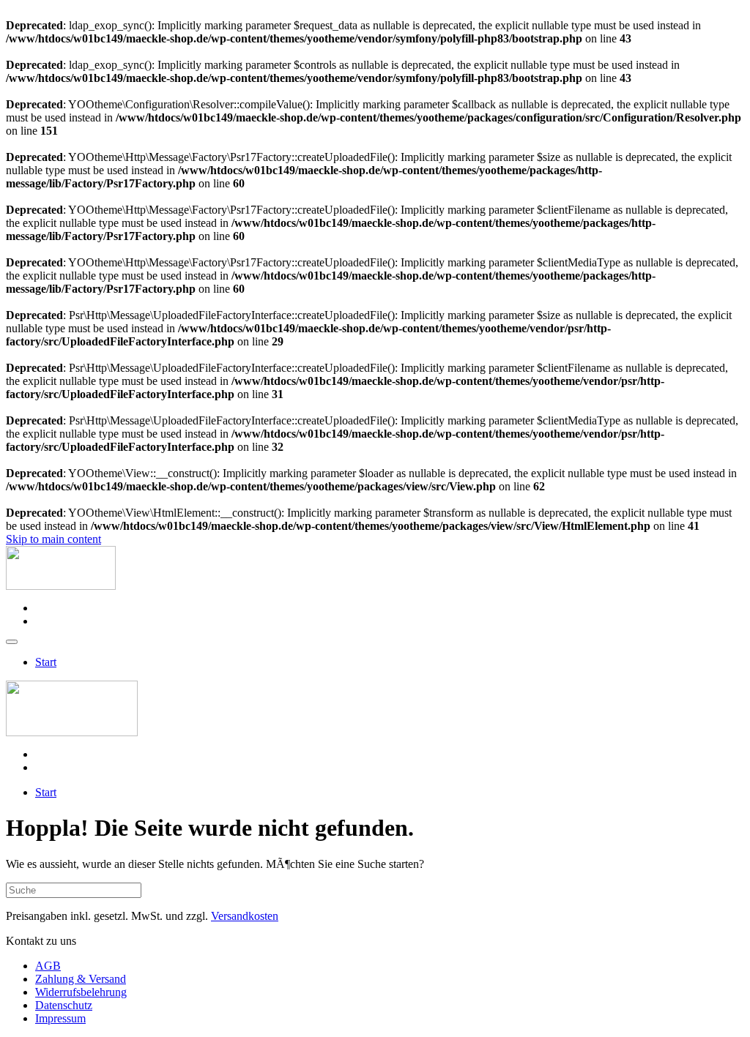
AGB (48, 965)
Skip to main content (53, 539)
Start (45, 662)
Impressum (60, 1018)
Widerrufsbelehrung (81, 992)
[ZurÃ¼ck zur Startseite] (61, 586)
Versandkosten (244, 916)
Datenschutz (63, 1005)
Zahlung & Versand (80, 979)
